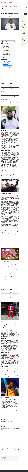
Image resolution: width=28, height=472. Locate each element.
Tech (14, 6)
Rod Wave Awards (5, 49)
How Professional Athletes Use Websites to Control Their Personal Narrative (23, 32)
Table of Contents (4, 42)
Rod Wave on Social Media (6, 50)
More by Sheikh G (7, 458)
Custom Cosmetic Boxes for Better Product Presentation (24, 27)
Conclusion (4, 57)
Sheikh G (3, 16)
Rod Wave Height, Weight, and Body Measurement (10, 67)
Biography (10, 6)
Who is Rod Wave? (5, 53)
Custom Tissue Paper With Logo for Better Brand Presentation (24, 23)
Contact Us (3, 8)
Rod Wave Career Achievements (6, 46)
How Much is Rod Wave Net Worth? (7, 47)
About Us (6, 6)
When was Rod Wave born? (6, 54)
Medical (17, 6)
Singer (2, 11)
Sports (21, 6)
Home (2, 6)
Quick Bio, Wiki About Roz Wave (6, 43)
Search (23, 12)
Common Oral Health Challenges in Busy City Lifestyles (24, 38)
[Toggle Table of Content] (14, 41)
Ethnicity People (7, 3)
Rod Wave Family (5, 45)
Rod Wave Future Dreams (6, 51)
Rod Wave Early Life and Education (8, 63)
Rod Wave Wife (5, 68)
